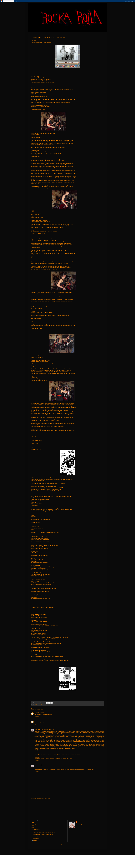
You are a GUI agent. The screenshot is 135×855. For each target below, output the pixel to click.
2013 (33, 824)
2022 (33, 822)
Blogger (73, 845)
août (34, 840)
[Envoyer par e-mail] (46, 703)
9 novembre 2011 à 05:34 (43, 712)
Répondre (37, 716)
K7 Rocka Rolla (38, 704)
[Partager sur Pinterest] (52, 703)
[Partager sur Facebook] (51, 703)
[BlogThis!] (48, 703)
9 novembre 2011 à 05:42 (43, 721)
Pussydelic (43, 704)
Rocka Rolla (37, 729)
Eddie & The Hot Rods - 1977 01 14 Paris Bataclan (44, 832)
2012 (33, 825)
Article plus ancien (100, 795)
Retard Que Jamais (49, 704)
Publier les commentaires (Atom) (43, 798)
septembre (35, 838)
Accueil (67, 795)
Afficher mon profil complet (81, 824)
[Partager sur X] (49, 703)
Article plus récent (35, 795)
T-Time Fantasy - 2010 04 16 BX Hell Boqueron (43, 834)
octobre (35, 836)
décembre (35, 829)
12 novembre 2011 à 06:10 (48, 765)
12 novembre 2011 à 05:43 (48, 729)
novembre (35, 831)
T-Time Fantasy (57, 704)
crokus (36, 712)
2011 (33, 827)
